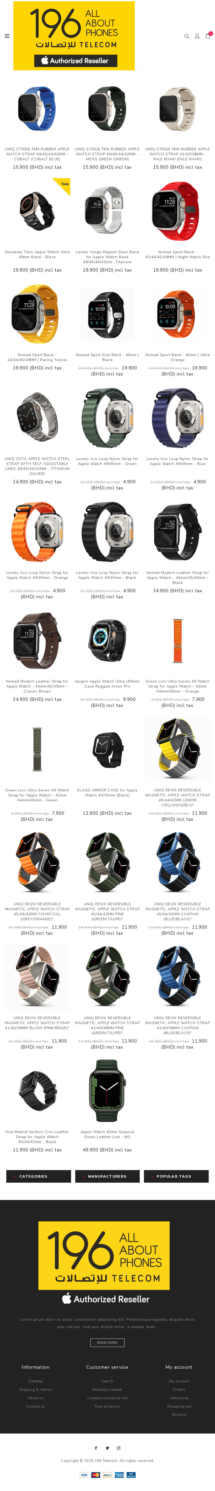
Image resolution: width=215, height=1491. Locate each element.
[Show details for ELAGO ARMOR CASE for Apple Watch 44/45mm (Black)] (107, 749)
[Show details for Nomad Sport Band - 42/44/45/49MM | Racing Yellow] (37, 314)
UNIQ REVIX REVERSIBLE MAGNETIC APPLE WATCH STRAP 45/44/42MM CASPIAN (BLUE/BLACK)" (178, 912)
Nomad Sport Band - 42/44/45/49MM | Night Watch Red (177, 255)
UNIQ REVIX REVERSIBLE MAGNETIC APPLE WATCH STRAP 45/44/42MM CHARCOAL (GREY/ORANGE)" (37, 912)
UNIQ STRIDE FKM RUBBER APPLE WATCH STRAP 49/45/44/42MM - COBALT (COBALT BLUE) (37, 154)
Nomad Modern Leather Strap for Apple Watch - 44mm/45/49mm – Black (178, 577)
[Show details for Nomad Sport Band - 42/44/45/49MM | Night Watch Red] (178, 211)
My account (179, 1381)
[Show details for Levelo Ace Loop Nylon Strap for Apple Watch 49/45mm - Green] (107, 418)
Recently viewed (107, 1389)
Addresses (179, 1398)
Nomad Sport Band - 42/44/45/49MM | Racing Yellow (37, 357)
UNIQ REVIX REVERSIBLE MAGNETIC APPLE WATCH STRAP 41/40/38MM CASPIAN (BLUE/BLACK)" (178, 1025)
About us (36, 1398)
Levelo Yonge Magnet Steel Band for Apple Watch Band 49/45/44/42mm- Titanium (107, 257)
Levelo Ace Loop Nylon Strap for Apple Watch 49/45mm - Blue (178, 461)
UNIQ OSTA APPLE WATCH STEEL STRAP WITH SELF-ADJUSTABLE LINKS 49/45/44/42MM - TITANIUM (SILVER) (37, 466)
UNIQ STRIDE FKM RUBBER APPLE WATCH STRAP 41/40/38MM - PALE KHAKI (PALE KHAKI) (177, 154)
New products (107, 1406)
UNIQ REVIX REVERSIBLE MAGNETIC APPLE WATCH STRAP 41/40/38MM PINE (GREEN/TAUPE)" (107, 1025)
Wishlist (179, 1415)
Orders (179, 1389)
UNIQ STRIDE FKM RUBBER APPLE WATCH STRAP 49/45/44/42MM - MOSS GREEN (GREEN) (107, 154)
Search (107, 1381)
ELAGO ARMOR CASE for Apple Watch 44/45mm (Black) (107, 793)
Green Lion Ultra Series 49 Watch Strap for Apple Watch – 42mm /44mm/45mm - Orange (178, 686)
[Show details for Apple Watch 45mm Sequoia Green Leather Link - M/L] (107, 1091)
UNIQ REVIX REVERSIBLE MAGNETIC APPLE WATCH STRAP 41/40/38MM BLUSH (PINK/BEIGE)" (37, 1023)
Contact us (35, 1406)
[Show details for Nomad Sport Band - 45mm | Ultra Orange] (178, 314)
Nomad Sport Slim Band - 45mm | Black (107, 357)
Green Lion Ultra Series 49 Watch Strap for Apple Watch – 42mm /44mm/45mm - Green (37, 795)
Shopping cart (179, 1406)
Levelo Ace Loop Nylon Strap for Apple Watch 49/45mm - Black (107, 575)
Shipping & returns (35, 1389)
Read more (107, 1343)
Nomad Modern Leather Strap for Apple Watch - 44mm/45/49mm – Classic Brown (37, 686)
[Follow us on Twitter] (107, 1448)
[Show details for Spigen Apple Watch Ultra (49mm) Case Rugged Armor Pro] (107, 641)
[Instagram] (119, 1448)
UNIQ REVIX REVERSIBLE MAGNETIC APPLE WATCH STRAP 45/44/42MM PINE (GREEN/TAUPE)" (107, 912)
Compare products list (107, 1398)
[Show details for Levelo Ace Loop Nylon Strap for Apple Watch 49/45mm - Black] (107, 532)
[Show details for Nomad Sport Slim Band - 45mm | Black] (107, 314)
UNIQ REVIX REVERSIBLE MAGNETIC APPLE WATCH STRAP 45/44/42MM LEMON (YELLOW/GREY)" (178, 798)
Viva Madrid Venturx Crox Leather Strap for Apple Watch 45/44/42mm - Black (37, 1136)
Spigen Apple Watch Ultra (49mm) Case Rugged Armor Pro (107, 684)
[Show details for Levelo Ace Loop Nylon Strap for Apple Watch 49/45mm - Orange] (37, 532)
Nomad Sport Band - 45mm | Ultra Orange (178, 357)
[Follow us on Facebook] (96, 1448)
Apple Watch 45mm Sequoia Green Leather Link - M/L (107, 1134)
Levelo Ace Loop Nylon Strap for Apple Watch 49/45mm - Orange (37, 575)
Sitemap (36, 1381)
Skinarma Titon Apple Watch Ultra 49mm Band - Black (37, 255)
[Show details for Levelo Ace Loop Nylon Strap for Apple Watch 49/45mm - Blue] (178, 418)
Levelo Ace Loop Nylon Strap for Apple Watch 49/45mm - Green (107, 461)
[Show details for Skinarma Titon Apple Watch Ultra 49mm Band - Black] (37, 211)
